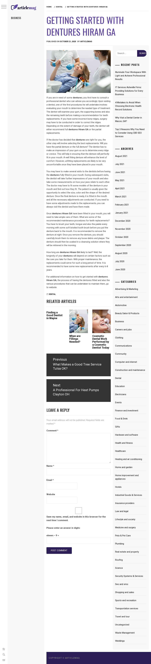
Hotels (118, 487)
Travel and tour (122, 616)
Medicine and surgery (125, 527)
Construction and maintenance (130, 370)
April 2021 (120, 188)
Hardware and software (126, 435)
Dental (52, 294)
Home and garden (123, 467)
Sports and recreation (125, 600)
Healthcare (120, 451)
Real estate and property (127, 551)
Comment (52, 430)
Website (50, 494)
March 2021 (121, 196)
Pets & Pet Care (123, 535)
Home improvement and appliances (127, 477)
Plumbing (119, 543)
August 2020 (121, 253)
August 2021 (121, 156)
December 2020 (122, 221)
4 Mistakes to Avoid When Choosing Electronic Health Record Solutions (128, 106)
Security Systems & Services (129, 576)
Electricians (120, 394)
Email (50, 480)
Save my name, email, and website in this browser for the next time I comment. (76, 518)
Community (120, 354)
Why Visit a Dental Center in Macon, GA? (128, 119)
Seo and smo (121, 584)
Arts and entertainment (126, 297)
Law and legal (121, 511)
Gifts (117, 426)
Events (118, 402)
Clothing (119, 337)
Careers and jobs (123, 329)
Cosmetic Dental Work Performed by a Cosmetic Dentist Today (100, 341)
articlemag (86, 41)
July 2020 (119, 261)
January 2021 (121, 212)
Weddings (120, 641)
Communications (123, 345)
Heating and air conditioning (128, 459)
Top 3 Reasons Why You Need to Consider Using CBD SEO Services (130, 133)
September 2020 (123, 245)
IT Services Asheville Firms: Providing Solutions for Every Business (129, 91)
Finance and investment (126, 410)
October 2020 (121, 237)
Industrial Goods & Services (128, 495)
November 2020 (123, 229)
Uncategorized (122, 624)
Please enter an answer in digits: (63, 528)
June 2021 (120, 172)
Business (16, 18)
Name (50, 466)
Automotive (121, 305)
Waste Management (125, 632)
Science (119, 568)
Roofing (119, 560)
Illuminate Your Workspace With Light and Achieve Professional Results (130, 76)
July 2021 (119, 164)
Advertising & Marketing (126, 289)
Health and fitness (124, 443)
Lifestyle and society (125, 519)
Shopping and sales (124, 592)
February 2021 (122, 204)
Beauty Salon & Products (127, 313)
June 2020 (120, 269)
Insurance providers (124, 503)
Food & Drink (121, 418)
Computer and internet (126, 362)
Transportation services (126, 608)
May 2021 (119, 180)
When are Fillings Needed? (75, 338)
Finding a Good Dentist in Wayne (54, 315)
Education (120, 386)
